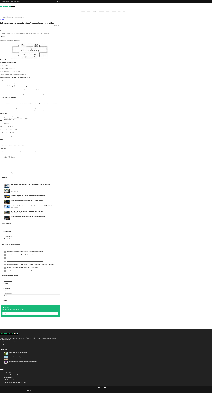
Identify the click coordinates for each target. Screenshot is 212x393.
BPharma (5, 300)
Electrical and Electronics (8, 281)
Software (101, 11)
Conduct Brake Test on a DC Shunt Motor (18, 352)
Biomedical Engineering (8, 295)
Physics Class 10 (7, 238)
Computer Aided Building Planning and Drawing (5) (15, 382)
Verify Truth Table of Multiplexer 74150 (17, 357)
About (15, 1)
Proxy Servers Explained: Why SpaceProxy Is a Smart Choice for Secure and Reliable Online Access (32, 205)
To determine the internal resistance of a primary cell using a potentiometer (21, 270)
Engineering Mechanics (8, 290)
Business (88, 11)
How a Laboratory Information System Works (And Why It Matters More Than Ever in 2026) (30, 184)
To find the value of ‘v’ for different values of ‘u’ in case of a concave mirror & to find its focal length (25, 251)
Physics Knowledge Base (8, 236)
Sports (119, 11)
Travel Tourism (13, 196)
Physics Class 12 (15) (8, 372)
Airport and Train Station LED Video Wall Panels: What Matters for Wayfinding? (28, 195)
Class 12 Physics (5, 16)
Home (12, 1)
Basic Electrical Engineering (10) (11, 374)
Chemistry (6, 283)
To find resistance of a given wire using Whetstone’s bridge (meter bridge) (20, 254)
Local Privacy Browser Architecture (18, 190)
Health (113, 11)
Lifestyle (94, 11)
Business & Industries (14, 212)
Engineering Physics (7, 231)
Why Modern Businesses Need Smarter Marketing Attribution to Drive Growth (28, 216)
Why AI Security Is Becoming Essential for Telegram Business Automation (27, 200)
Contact (18, 1)
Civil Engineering (7, 288)
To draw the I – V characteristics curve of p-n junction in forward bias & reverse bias (22, 267)
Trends (5, 298)
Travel (124, 11)
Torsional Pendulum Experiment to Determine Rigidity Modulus (23, 361)
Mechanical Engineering (8, 293)
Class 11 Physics (7, 233)
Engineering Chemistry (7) (9, 377)
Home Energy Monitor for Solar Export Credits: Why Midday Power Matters (27, 211)
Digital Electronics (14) (9, 379)
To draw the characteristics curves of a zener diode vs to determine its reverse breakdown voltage (25, 261)
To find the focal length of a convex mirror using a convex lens (18, 257)
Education (107, 11)
